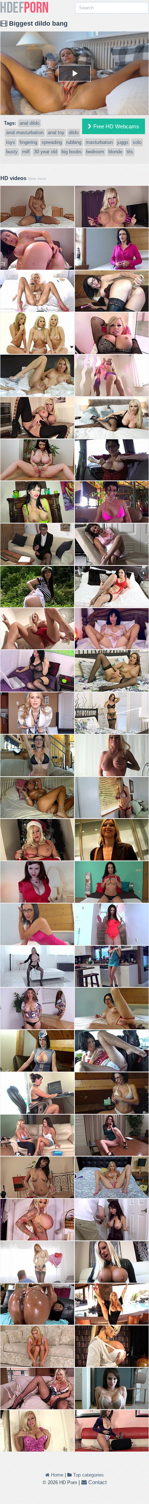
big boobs (71, 151)
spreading (52, 142)
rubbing (73, 142)
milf (26, 151)
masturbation (99, 142)
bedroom (95, 151)
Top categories (88, 1475)
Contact (97, 1482)
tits (130, 151)
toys (10, 142)
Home (56, 1475)
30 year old (45, 151)
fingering (28, 142)
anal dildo (29, 123)
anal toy (56, 132)
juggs (122, 142)
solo (137, 142)
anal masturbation (24, 132)
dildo (73, 132)
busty (12, 151)
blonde (115, 151)
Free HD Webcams (115, 126)
